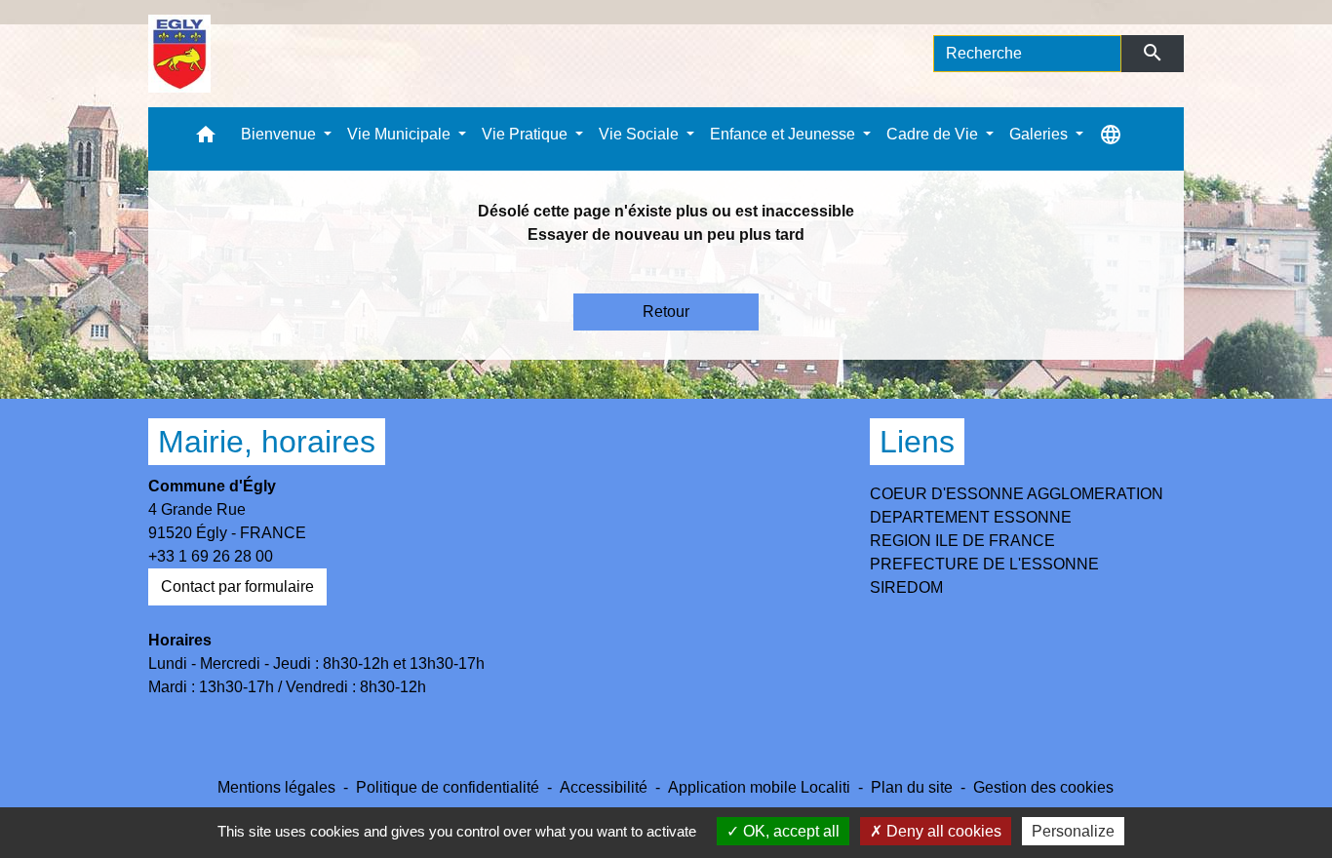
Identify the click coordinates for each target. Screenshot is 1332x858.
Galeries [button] (1040, 134)
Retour (666, 311)
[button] (205, 139)
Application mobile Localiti (759, 787)
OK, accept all (789, 831)
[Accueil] (180, 54)
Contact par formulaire (237, 586)
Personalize (1073, 831)
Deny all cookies (941, 831)
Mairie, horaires (266, 441)
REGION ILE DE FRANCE (962, 540)
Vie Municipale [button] (400, 134)
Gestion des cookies (1043, 787)
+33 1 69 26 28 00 (210, 556)
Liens (917, 441)
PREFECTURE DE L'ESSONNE (984, 564)
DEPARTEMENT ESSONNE (971, 517)
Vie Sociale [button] (641, 134)
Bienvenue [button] (280, 134)
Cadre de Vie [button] (934, 134)
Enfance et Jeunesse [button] (784, 134)
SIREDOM (906, 587)
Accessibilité (603, 787)
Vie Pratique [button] (526, 134)
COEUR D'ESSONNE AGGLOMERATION (1016, 494)
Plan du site (912, 787)
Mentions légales (276, 787)
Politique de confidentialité (447, 787)
